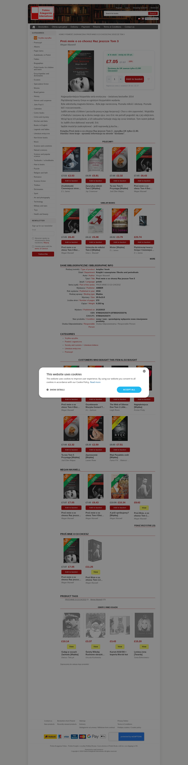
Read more (95, 382)
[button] (56, 389)
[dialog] (94, 382)
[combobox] (144, 371)
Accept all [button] (129, 389)
